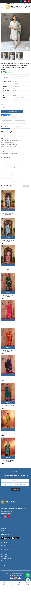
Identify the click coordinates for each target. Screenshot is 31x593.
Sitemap (3, 565)
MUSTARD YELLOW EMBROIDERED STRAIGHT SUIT (8, 433)
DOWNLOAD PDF (20, 122)
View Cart (3, 545)
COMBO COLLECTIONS (10, 11)
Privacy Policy (4, 552)
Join (14, 489)
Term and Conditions (6, 558)
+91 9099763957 (6, 513)
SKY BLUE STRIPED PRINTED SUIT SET (8, 241)
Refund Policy (4, 554)
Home (2, 11)
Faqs (2, 560)
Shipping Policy (4, 556)
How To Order (4, 563)
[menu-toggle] (2, 7)
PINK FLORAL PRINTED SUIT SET (8, 268)
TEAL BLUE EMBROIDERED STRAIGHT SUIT (8, 461)
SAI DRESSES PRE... (21, 11)
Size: (2, 104)
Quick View (8, 210)
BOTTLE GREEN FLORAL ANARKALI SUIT (8, 296)
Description (5, 127)
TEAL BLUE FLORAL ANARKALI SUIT (8, 406)
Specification (18, 127)
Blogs (2, 530)
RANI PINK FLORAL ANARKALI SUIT (7, 323)
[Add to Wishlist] (2, 118)
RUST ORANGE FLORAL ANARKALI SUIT (8, 351)
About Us (3, 526)
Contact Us (3, 528)
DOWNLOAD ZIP (7, 122)
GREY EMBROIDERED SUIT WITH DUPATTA (8, 213)
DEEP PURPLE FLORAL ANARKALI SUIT (8, 378)
